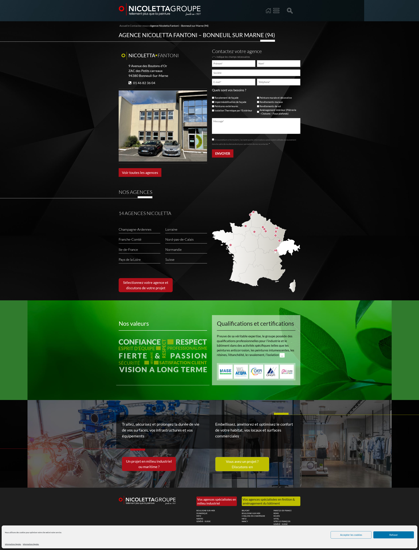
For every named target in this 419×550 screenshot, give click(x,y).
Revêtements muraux (271, 101)
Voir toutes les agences (140, 172)
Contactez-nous (139, 25)
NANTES (199, 519)
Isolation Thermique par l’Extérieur (233, 110)
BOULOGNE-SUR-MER (205, 510)
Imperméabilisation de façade (230, 101)
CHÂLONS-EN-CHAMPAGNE (253, 516)
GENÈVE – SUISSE (203, 521)
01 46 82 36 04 (144, 83)
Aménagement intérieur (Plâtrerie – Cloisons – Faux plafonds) (278, 111)
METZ (198, 516)
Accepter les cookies (351, 534)
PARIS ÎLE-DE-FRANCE (282, 510)
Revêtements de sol (270, 106)
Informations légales (13, 544)
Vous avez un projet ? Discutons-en (242, 464)
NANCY (245, 521)
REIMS (276, 513)
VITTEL (276, 519)
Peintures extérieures (226, 106)
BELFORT (245, 510)
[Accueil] (276, 10)
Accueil (268, 10)
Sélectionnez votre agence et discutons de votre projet (145, 285)
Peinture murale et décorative (276, 97)
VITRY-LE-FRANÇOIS (281, 521)
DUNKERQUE (201, 513)
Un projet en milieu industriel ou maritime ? (149, 464)
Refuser (393, 534)
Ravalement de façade (226, 97)
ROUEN (276, 516)
